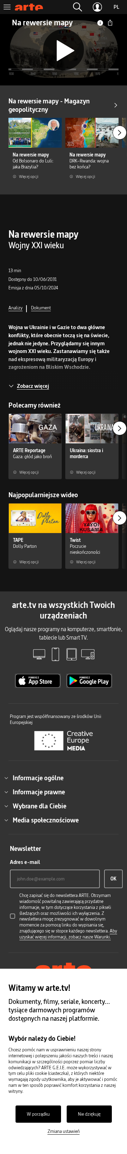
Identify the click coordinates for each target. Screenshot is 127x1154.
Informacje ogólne (38, 778)
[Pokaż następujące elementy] (120, 133)
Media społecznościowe (46, 820)
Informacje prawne (39, 792)
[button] (77, 7)
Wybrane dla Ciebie (39, 806)
